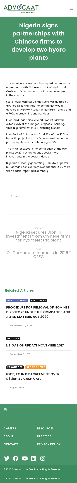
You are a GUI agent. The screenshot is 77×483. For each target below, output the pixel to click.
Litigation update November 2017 (35, 345)
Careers (10, 428)
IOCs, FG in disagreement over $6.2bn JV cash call (32, 376)
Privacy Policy (49, 444)
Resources (38, 300)
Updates (13, 338)
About (8, 436)
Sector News (36, 367)
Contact (11, 444)
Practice (44, 436)
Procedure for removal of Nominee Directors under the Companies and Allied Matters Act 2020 (38, 312)
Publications (17, 300)
